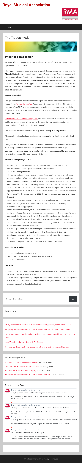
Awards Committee (24, 104)
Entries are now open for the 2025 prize (21, 119)
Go (73, 299)
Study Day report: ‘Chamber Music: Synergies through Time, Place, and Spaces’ (38, 325)
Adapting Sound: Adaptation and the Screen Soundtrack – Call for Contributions (38, 329)
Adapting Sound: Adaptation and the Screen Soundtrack (28, 374)
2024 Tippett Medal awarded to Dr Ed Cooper (24, 342)
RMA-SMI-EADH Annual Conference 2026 (22, 367)
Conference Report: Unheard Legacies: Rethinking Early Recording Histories (37, 347)
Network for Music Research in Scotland (22, 363)
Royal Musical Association (26, 5)
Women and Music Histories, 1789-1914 (21, 370)
